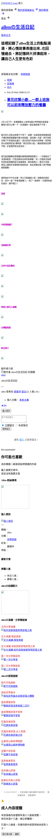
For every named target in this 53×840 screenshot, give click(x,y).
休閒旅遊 (25, 74)
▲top (3, 405)
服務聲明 (32, 795)
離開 (17, 834)
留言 (23, 391)
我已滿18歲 (7, 834)
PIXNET (13, 792)
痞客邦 (17, 391)
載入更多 (6, 411)
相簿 (9, 80)
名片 (9, 87)
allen (3, 375)
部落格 (10, 83)
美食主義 (24, 400)
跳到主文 (6, 35)
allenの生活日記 (17, 27)
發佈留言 (6, 429)
